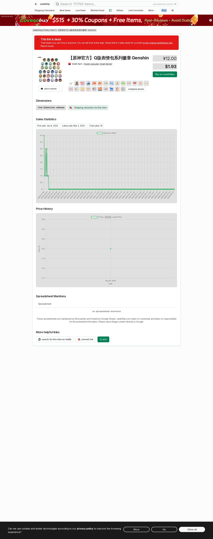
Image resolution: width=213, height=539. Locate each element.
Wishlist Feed (97, 10)
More (151, 10)
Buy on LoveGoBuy (164, 74)
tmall (53, 30)
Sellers (119, 10)
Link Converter (136, 10)
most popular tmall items (97, 63)
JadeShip (37, 30)
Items (46, 30)
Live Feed (80, 10)
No (164, 529)
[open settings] (172, 10)
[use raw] (123, 89)
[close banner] (210, 20)
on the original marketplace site (157, 43)
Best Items (65, 10)
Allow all (192, 529)
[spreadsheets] (110, 10)
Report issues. (47, 46)
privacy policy (85, 528)
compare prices (136, 89)
